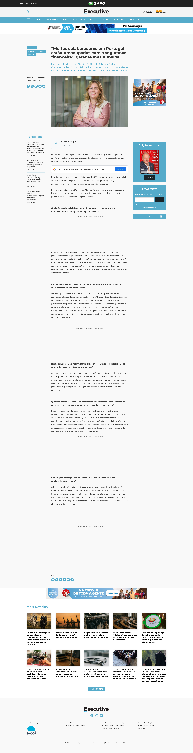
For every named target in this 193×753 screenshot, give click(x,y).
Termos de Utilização (145, 723)
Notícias (31, 54)
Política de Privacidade (146, 725)
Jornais (34, 3)
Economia (31, 48)
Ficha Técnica (70, 723)
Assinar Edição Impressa (110, 728)
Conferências (134, 19)
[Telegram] (72, 579)
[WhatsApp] (40, 86)
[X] (32, 86)
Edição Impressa (68, 19)
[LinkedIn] (36, 86)
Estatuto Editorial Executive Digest (114, 723)
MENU (22, 3)
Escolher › (120, 169)
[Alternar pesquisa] (28, 11)
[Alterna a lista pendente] (43, 19)
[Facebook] (28, 86)
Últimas (38, 19)
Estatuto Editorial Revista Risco (113, 725)
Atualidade (51, 19)
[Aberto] (28, 20)
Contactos (142, 728)
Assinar (149, 177)
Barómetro (118, 19)
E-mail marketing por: (34, 723)
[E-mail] (43, 86)
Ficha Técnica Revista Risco (75, 725)
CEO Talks (104, 19)
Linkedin (42, 51)
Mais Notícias (96, 689)
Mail (28, 3)
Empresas (31, 51)
